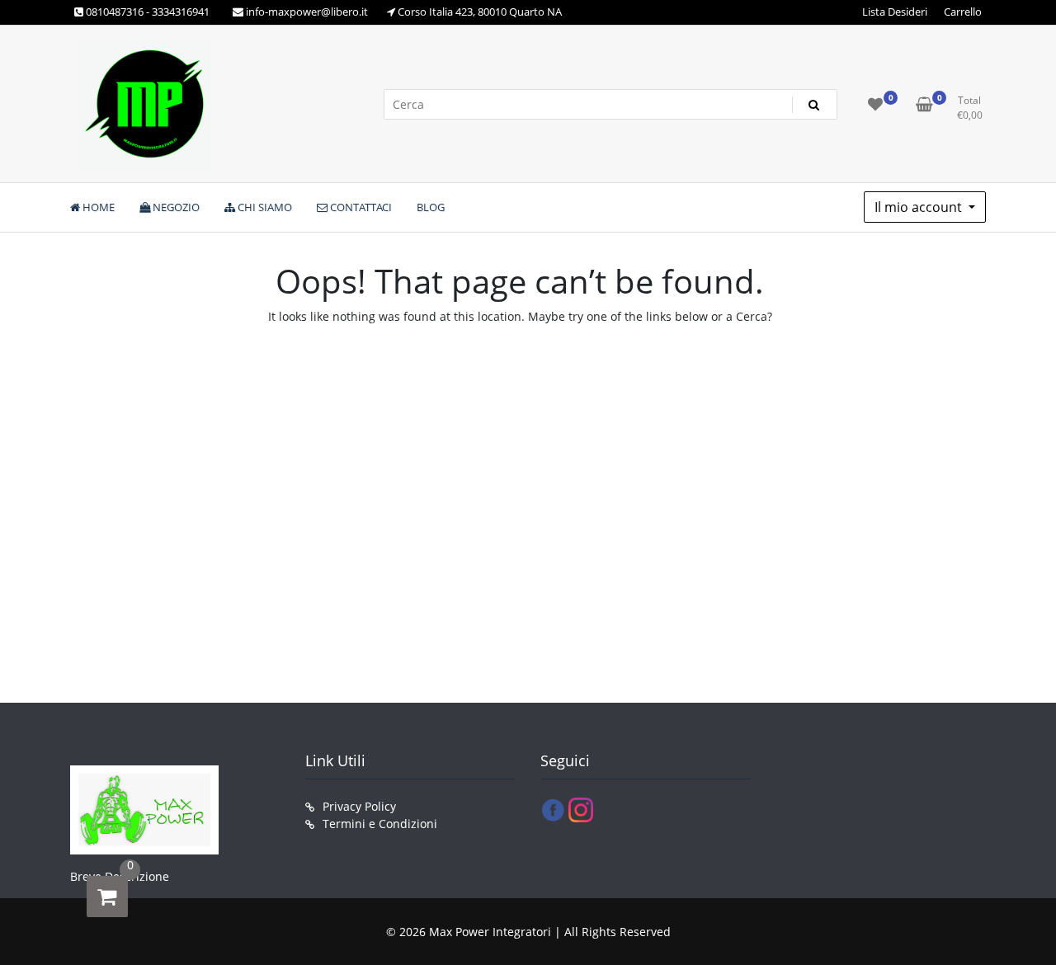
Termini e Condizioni (380, 823)
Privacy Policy (359, 806)
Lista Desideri (894, 11)
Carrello (963, 11)
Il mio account (919, 207)
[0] (107, 896)
